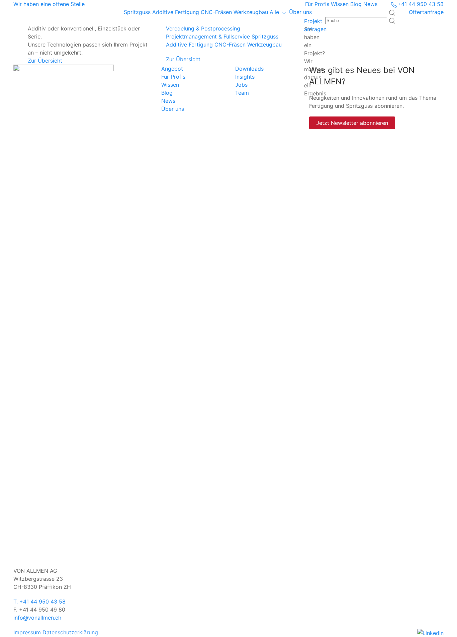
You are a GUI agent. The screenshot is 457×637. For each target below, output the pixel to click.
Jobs (241, 84)
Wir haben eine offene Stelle (49, 4)
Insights (245, 76)
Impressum (27, 632)
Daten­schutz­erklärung (70, 632)
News (370, 4)
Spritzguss (138, 12)
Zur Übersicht (45, 60)
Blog (356, 4)
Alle (275, 12)
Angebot (172, 68)
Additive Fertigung (176, 12)
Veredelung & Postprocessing (203, 28)
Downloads (249, 68)
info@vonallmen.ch (37, 617)
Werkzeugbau (252, 12)
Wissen (340, 4)
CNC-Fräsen (217, 12)
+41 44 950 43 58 (420, 4)
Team (242, 92)
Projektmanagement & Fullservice (208, 36)
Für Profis (317, 4)
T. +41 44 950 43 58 (39, 601)
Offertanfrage (426, 12)
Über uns (300, 12)
